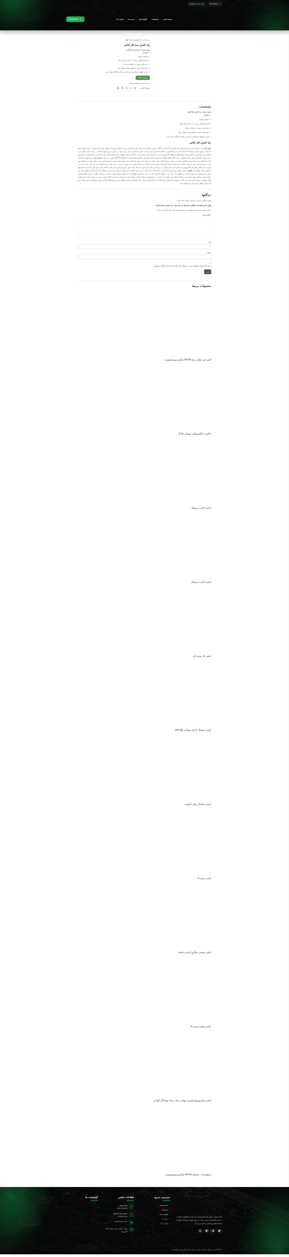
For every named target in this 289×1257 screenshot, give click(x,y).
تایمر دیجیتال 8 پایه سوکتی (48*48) (193, 729)
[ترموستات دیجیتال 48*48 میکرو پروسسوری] (144, 1138)
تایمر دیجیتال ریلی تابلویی (198, 804)
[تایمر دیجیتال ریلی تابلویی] (144, 768)
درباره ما (131, 19)
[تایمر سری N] (144, 842)
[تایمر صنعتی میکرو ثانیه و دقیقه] (144, 916)
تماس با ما (120, 19)
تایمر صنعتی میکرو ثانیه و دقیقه (194, 952)
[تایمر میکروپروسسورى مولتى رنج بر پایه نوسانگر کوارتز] (144, 1064)
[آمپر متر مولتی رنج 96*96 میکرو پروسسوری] (144, 324)
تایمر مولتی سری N (201, 1026)
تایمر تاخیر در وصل (201, 507)
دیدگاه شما (206, 215)
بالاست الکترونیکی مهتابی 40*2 (195, 433)
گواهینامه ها (164, 1214)
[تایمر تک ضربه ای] (144, 620)
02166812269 (122, 1216)
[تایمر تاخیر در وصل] (144, 472)
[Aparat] (206, 1230)
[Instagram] (200, 1230)
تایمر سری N (204, 878)
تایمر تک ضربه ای (202, 656)
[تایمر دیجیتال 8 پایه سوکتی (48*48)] (144, 694)
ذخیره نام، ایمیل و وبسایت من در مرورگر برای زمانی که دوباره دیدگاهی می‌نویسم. (182, 266)
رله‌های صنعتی (134, 83)
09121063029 (122, 1208)
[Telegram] (212, 1230)
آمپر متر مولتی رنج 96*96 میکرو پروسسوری (188, 359)
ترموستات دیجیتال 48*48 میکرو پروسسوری (188, 1174)
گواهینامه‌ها (143, 19)
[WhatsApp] (219, 1230)
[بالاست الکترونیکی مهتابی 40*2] (144, 398)
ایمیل (208, 253)
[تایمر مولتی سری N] (144, 990)
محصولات (155, 19)
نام (209, 242)
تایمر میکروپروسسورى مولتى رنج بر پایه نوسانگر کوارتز (182, 1100)
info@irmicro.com (121, 1221)
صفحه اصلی (167, 19)
